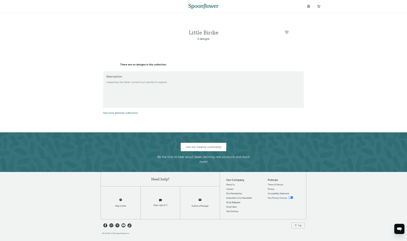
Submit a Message (200, 206)
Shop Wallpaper (233, 202)
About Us (230, 184)
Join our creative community (203, 147)
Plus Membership (234, 193)
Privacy (271, 189)
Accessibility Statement (278, 193)
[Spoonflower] (203, 6)
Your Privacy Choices (277, 198)
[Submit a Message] (200, 201)
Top (299, 225)
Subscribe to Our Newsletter (239, 198)
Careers (229, 189)
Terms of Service (275, 184)
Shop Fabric (231, 207)
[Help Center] (120, 201)
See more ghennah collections (120, 112)
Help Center (120, 206)
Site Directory (232, 211)
